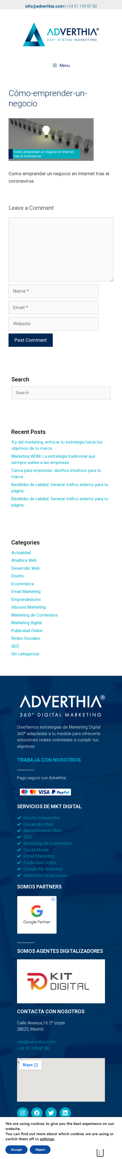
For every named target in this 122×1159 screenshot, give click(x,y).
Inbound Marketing (28, 607)
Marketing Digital (26, 622)
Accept (16, 1149)
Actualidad (21, 552)
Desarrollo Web (25, 568)
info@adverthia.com (44, 6)
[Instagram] (22, 1113)
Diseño (17, 576)
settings (47, 1139)
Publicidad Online (27, 630)
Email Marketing (26, 591)
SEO (15, 646)
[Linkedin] (65, 1113)
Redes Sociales (25, 638)
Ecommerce (22, 583)
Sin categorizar (25, 653)
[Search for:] (61, 392)
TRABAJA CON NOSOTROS (49, 760)
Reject (40, 1149)
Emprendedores (26, 599)
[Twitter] (51, 1113)
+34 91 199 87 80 (81, 6)
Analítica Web (24, 560)
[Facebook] (37, 1113)
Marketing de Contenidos (34, 615)
